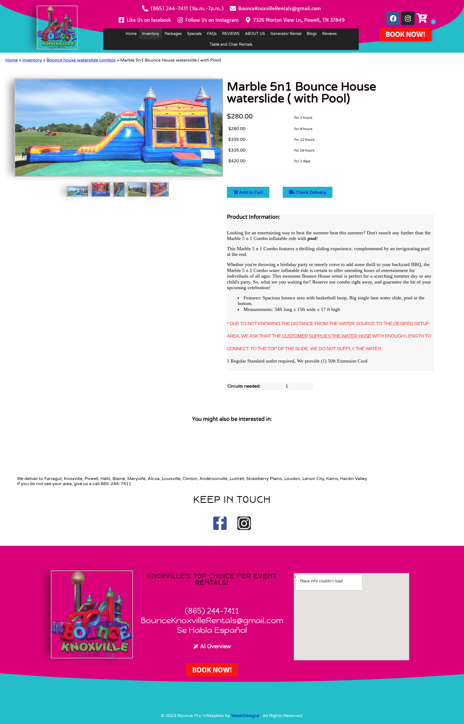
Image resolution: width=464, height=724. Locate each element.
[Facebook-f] (220, 523)
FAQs (212, 33)
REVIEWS (231, 33)
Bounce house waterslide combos (81, 60)
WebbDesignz (245, 715)
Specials (194, 33)
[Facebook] (393, 18)
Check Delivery (310, 192)
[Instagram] (408, 18)
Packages (173, 33)
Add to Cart (250, 192)
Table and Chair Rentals (231, 44)
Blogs (312, 33)
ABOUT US (255, 33)
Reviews (329, 33)
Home (131, 33)
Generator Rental (285, 33)
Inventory (150, 33)
